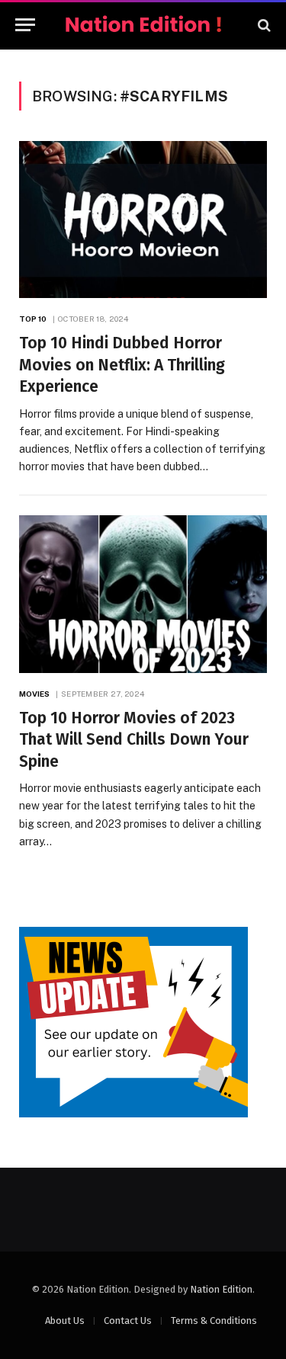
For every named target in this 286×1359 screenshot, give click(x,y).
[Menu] (25, 25)
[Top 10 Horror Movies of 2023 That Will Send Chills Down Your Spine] (143, 593)
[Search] (263, 25)
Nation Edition (221, 1289)
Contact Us (128, 1320)
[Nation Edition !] (143, 24)
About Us (65, 1320)
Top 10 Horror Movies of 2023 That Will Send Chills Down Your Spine (134, 739)
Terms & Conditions (214, 1320)
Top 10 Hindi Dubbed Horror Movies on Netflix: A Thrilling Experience (122, 364)
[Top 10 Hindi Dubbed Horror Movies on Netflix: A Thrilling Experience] (143, 219)
